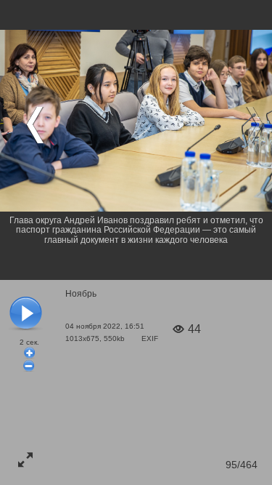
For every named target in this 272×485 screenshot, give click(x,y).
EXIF (149, 338)
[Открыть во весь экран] (25, 459)
